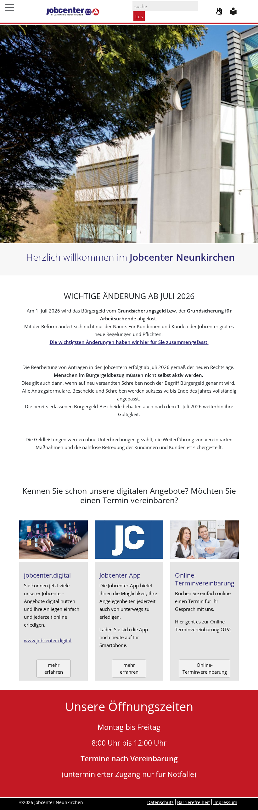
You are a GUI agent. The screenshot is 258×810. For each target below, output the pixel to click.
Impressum (225, 802)
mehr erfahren (53, 668)
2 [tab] (129, 232)
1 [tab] (119, 232)
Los (139, 16)
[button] (9, 5)
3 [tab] (138, 232)
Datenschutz (160, 802)
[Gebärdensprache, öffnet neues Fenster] (220, 11)
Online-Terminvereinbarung (204, 668)
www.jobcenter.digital (47, 640)
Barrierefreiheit (193, 802)
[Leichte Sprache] (234, 11)
